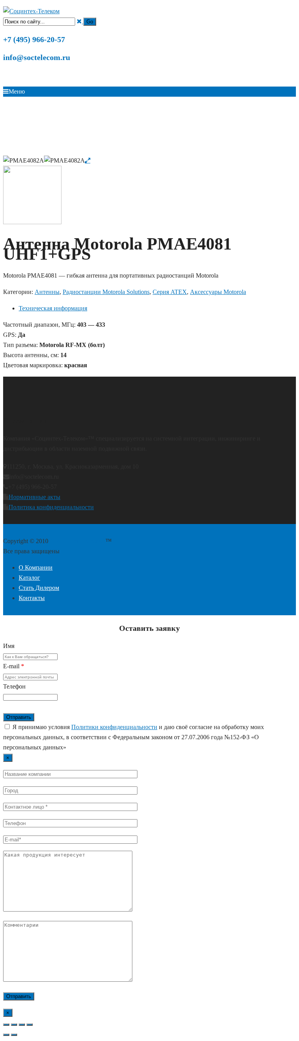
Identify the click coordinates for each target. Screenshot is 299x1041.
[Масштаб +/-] (6, 1024)
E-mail (13, 666)
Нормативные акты (34, 497)
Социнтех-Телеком (25, 150)
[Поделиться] (22, 1024)
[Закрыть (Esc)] (29, 1024)
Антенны (202, 150)
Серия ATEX (228, 150)
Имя (8, 646)
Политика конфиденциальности (51, 507)
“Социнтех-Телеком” (78, 541)
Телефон (14, 686)
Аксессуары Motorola (167, 150)
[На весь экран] (14, 1024)
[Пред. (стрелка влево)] (6, 1035)
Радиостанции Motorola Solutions (104, 150)
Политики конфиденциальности (114, 727)
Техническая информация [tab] (53, 308)
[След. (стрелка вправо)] (14, 1035)
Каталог (56, 150)
